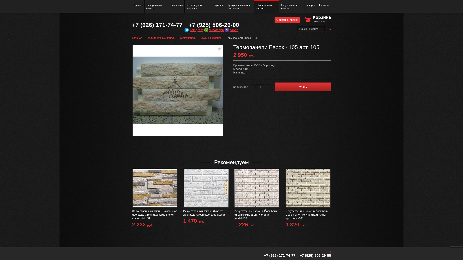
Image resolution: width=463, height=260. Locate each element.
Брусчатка (218, 5)
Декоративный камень (154, 6)
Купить (303, 86)
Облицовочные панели (264, 6)
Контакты (324, 5)
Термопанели (188, 37)
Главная (138, 5)
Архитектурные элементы (194, 6)
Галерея (311, 5)
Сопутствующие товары (289, 6)
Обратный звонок (287, 19)
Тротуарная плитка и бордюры (239, 6)
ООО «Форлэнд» (211, 37)
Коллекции (177, 5)
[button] (220, 48)
